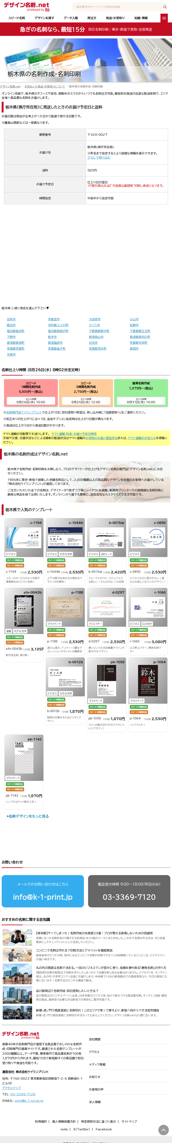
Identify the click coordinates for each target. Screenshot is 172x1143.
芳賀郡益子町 (57, 348)
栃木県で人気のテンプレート (29, 509)
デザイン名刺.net (10, 86)
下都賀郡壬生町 (140, 331)
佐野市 (134, 325)
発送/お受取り (115, 18)
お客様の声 (96, 1089)
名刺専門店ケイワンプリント (24, 412)
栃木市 (52, 336)
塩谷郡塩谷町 (16, 331)
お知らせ (94, 1076)
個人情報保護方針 (64, 1121)
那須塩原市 (55, 342)
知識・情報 (141, 18)
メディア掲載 (97, 1064)
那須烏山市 (96, 336)
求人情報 (95, 1102)
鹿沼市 (11, 325)
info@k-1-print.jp (43, 897)
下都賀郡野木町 (99, 331)
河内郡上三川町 (58, 325)
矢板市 (11, 354)
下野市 (11, 336)
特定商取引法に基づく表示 (98, 1121)
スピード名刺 (16, 18)
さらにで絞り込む (98, 157)
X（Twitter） (81, 1129)
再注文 (91, 18)
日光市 (93, 342)
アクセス (94, 1051)
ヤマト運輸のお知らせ (142, 438)
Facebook (104, 1129)
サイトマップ (129, 1121)
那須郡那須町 (16, 342)
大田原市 (95, 319)
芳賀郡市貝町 (138, 342)
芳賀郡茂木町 (98, 348)
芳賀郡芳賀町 (16, 348)
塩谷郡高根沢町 (58, 331)
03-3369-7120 (129, 897)
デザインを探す (44, 18)
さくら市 (94, 325)
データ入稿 (71, 18)
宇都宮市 (54, 319)
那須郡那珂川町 (140, 336)
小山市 (134, 319)
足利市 (11, 319)
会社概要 (95, 1039)
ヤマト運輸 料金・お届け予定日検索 (74, 433)
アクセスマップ (11, 1088)
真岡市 (134, 348)
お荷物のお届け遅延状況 (102, 438)
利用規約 (41, 1121)
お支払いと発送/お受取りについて (45, 86)
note (64, 1129)
